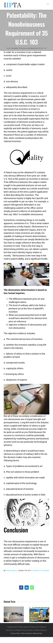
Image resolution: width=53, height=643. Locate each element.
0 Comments (44, 570)
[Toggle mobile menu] (48, 3)
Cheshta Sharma (11, 570)
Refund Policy (37, 633)
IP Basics (36, 570)
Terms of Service (26, 633)
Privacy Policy (15, 633)
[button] (5, 614)
